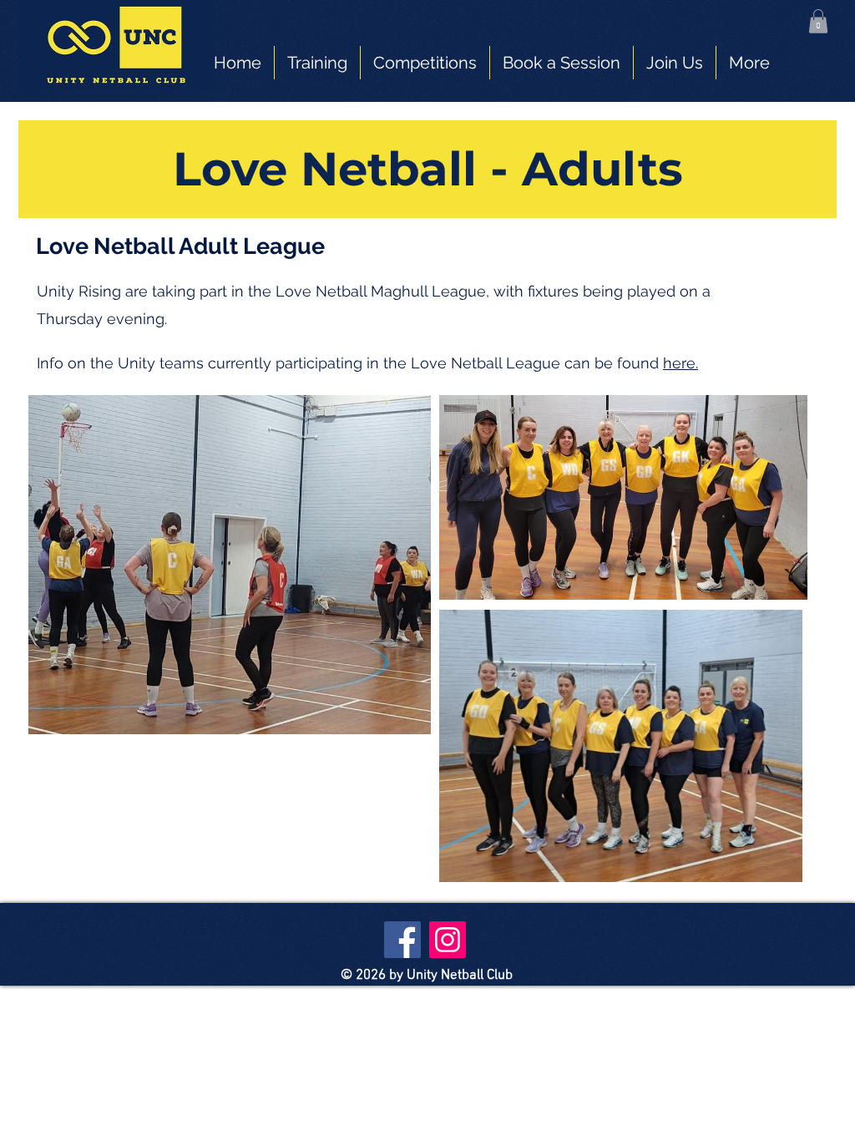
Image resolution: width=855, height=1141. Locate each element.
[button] (818, 21)
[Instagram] (447, 939)
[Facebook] (402, 939)
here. (680, 363)
